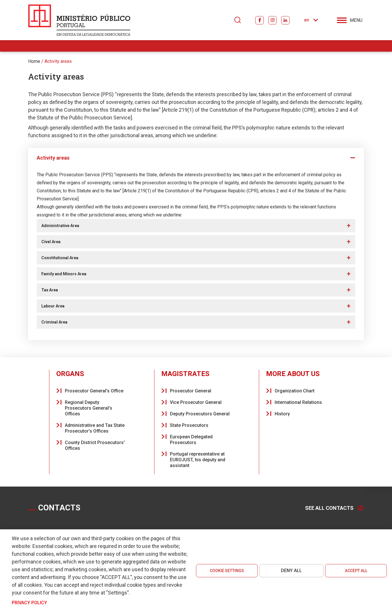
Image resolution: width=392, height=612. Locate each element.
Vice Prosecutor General (196, 402)
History (282, 414)
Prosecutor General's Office (94, 391)
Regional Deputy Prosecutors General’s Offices (88, 408)
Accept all (356, 570)
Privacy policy (29, 602)
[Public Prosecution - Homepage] (79, 20)
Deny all (291, 570)
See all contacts (329, 508)
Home (34, 61)
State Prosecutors (189, 425)
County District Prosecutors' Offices (95, 445)
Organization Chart (295, 391)
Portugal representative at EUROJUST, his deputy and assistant (197, 459)
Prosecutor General (190, 391)
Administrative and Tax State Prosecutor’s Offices (95, 428)
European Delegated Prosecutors (191, 439)
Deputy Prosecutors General (200, 414)
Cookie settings (227, 570)
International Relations (298, 402)
